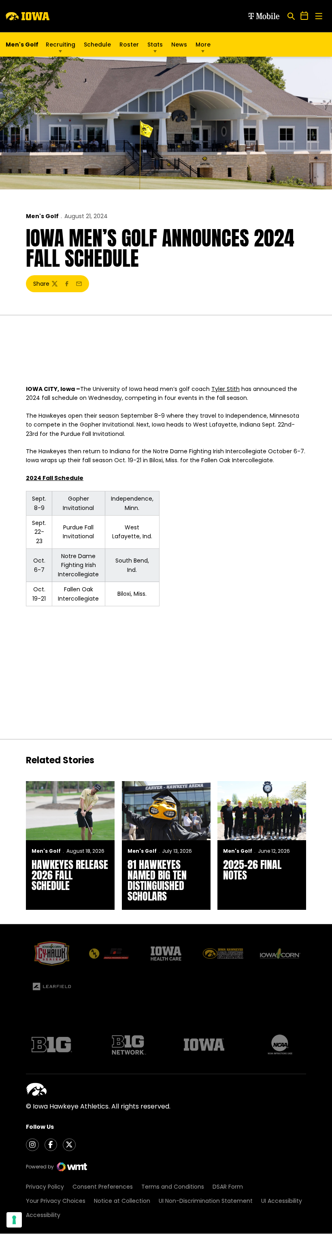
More (203, 44)
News (179, 44)
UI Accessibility (281, 1201)
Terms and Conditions (172, 1187)
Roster (129, 44)
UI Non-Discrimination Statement (206, 1201)
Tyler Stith (225, 389)
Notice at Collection (122, 1201)
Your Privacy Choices (55, 1201)
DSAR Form (228, 1187)
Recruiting (60, 44)
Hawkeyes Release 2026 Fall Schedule (70, 875)
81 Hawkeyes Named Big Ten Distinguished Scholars (157, 880)
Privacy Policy (45, 1187)
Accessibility (43, 1215)
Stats (155, 44)
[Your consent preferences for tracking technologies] (14, 1220)
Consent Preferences (102, 1187)
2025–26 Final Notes (252, 869)
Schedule (97, 44)
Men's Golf (42, 216)
